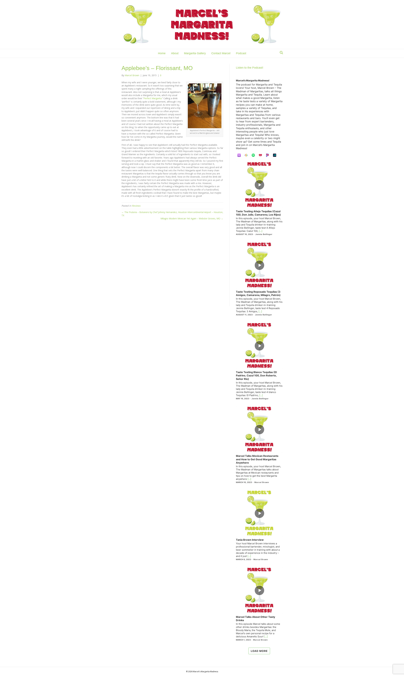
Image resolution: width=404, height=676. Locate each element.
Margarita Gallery (195, 53)
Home (162, 53)
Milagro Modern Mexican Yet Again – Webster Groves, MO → (191, 218)
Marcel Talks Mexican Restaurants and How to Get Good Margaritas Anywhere (257, 459)
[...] (260, 230)
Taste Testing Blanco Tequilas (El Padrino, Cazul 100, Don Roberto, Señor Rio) (256, 375)
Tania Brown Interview (250, 539)
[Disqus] (172, 266)
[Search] (280, 53)
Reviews (136, 205)
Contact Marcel (220, 53)
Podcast (241, 53)
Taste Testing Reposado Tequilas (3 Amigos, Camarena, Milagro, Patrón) (258, 293)
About (174, 53)
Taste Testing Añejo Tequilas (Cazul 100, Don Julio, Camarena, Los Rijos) (258, 213)
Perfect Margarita (153, 98)
